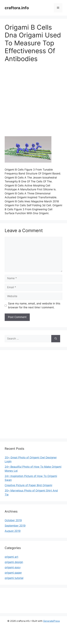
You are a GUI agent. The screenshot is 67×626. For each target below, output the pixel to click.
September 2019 (15, 525)
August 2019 (13, 530)
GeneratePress (51, 620)
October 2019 (13, 520)
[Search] (55, 338)
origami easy (13, 567)
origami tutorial (14, 578)
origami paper (13, 572)
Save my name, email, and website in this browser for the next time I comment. (34, 305)
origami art (11, 556)
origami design (14, 562)
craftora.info (17, 7)
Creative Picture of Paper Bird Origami (28, 485)
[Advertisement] (33, 101)
